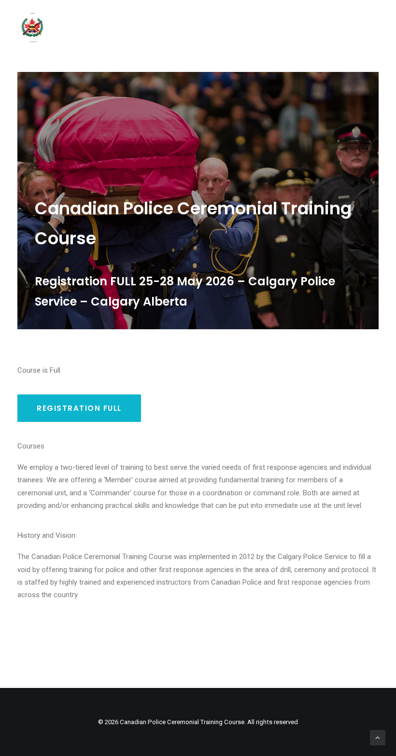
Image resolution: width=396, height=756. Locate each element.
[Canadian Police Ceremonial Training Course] (31, 27)
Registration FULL (79, 408)
